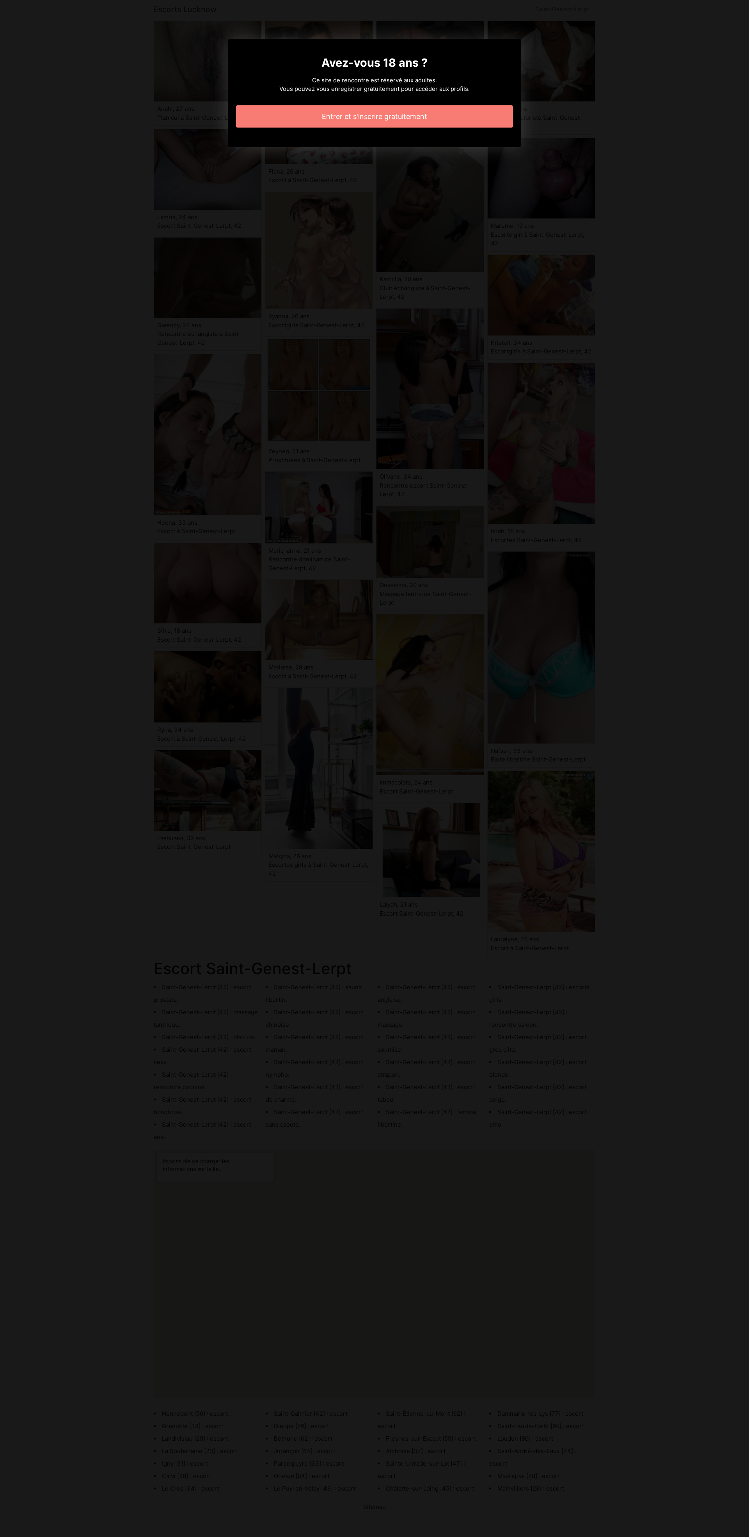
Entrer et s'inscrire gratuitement (374, 116)
